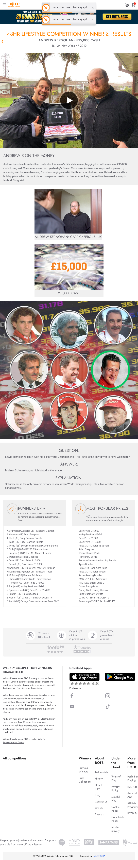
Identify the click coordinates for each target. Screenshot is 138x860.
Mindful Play (115, 798)
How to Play (99, 787)
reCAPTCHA (99, 856)
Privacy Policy (115, 788)
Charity (99, 808)
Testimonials (101, 772)
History (99, 779)
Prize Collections (85, 780)
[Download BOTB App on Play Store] (120, 677)
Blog (97, 795)
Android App (132, 795)
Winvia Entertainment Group (24, 740)
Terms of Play (116, 778)
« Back (2, 41)
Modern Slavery (115, 829)
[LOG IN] (127, 4)
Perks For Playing (132, 778)
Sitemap (99, 814)
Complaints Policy (117, 819)
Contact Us (101, 801)
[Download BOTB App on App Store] (84, 679)
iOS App (132, 787)
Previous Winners (83, 769)
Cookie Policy (115, 809)
